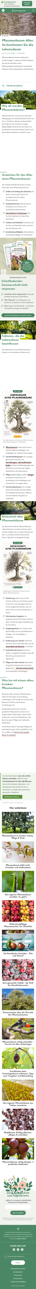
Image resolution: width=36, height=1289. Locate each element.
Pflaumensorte (11, 447)
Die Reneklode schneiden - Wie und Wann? (18, 954)
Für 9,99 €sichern (27, 3)
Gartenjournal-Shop (18, 1269)
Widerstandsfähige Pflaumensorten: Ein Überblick (18, 925)
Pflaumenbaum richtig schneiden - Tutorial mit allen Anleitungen (18, 1043)
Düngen (31, 475)
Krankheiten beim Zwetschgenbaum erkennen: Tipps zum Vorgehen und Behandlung (18, 1073)
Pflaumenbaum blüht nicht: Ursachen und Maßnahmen (18, 866)
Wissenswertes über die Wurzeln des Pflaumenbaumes (18, 1013)
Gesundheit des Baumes (15, 646)
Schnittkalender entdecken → (12, 797)
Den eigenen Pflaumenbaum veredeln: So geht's (18, 895)
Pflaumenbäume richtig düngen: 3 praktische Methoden (18, 1163)
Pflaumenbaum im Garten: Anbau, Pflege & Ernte (18, 836)
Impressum (18, 1275)
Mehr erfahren (22, 1238)
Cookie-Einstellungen (18, 1282)
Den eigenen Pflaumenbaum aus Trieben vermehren (18, 1104)
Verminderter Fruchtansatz (16, 213)
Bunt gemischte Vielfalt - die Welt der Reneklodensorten (18, 984)
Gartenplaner (18, 1272)
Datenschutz (18, 1278)
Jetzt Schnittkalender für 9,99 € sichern (18, 315)
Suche (18, 1263)
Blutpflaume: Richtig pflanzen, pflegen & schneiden (18, 1133)
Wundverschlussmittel (24, 668)
